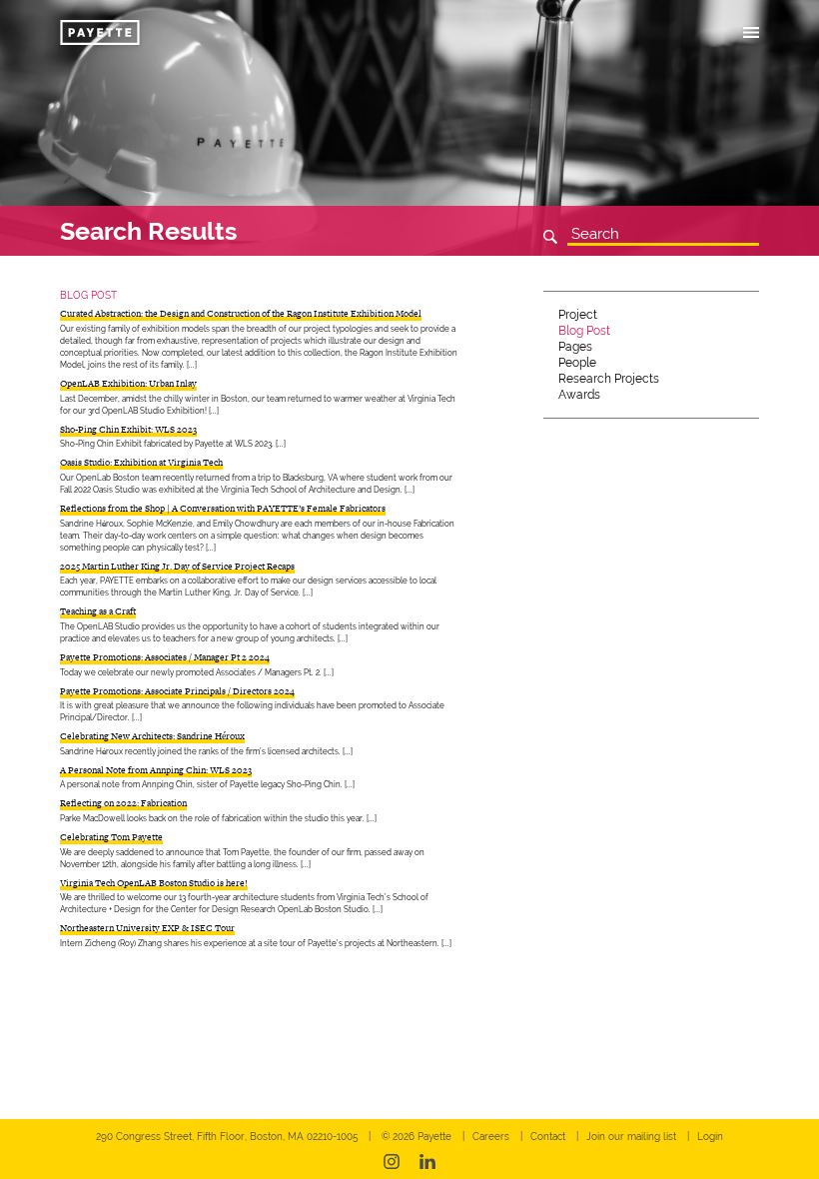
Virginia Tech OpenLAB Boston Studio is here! (154, 883)
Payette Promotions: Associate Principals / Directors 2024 (177, 691)
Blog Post (584, 331)
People (577, 363)
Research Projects (608, 379)
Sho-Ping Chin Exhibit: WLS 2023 (128, 430)
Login (710, 1136)
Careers (490, 1136)
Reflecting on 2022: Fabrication (123, 803)
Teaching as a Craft (98, 611)
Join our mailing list (631, 1136)
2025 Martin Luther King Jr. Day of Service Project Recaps (177, 567)
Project (577, 315)
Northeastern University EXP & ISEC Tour (147, 928)
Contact (547, 1136)
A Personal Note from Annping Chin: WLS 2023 (156, 770)
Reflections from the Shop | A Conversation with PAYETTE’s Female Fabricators (223, 509)
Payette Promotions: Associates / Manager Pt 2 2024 (165, 657)
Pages (575, 347)
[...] (192, 365)
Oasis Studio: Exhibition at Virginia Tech (141, 463)
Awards (579, 395)
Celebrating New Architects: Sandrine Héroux (152, 736)
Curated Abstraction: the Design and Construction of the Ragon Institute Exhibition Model (240, 314)
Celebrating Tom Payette (111, 837)
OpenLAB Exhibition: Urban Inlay (128, 384)
